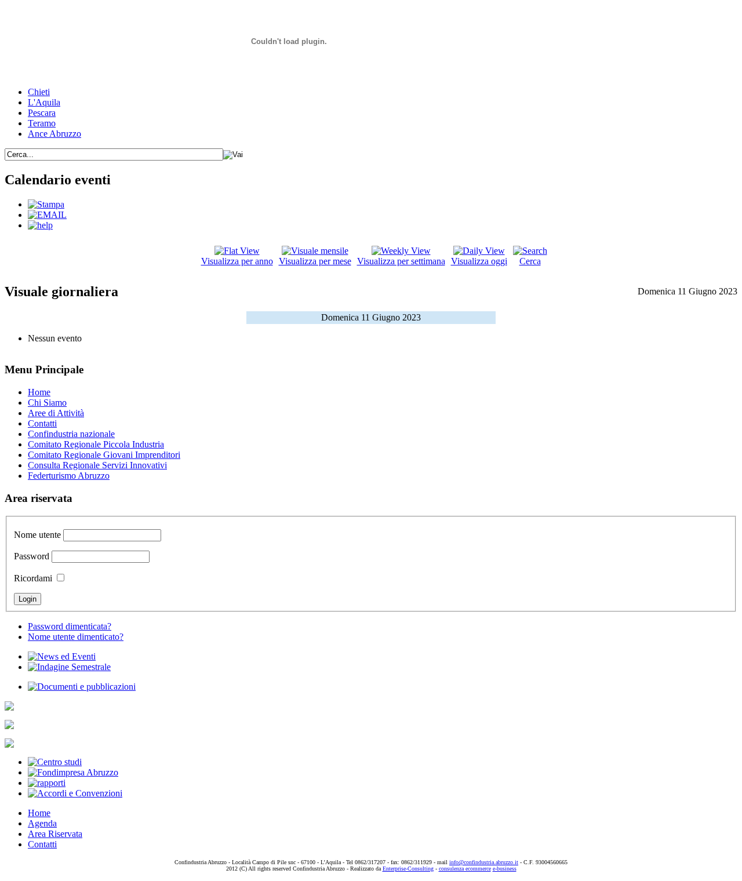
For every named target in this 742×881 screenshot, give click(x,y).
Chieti (39, 92)
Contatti (42, 423)
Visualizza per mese (315, 261)
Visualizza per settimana (401, 261)
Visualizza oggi (479, 261)
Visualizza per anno (237, 261)
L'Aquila (44, 102)
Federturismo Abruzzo (69, 475)
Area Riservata (55, 834)
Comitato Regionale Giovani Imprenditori (104, 455)
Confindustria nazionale (71, 434)
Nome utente (37, 535)
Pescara (42, 113)
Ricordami (33, 578)
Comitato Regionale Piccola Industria (96, 444)
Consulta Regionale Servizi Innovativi (97, 465)
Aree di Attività (56, 413)
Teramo (42, 123)
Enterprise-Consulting (408, 868)
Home (39, 392)
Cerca (530, 261)
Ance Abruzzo (54, 134)
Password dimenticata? (69, 626)
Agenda (42, 823)
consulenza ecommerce (465, 868)
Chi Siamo (47, 402)
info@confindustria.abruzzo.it (483, 862)
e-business (505, 868)
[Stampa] (46, 204)
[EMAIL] (47, 215)
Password (31, 556)
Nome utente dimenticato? (75, 637)
